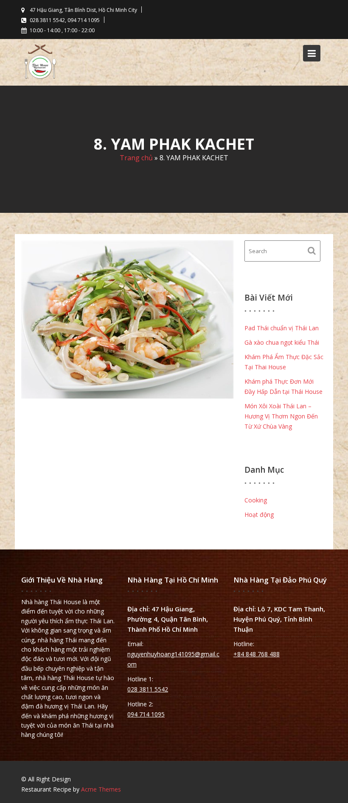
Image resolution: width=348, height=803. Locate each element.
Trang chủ (136, 157)
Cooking (255, 500)
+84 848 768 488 (256, 654)
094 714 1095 (146, 714)
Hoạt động (259, 514)
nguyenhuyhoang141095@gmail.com (173, 659)
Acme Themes (101, 789)
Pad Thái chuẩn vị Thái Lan (281, 328)
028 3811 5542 (147, 689)
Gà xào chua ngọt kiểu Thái (281, 342)
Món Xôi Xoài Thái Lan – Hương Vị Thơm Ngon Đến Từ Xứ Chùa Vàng (281, 416)
